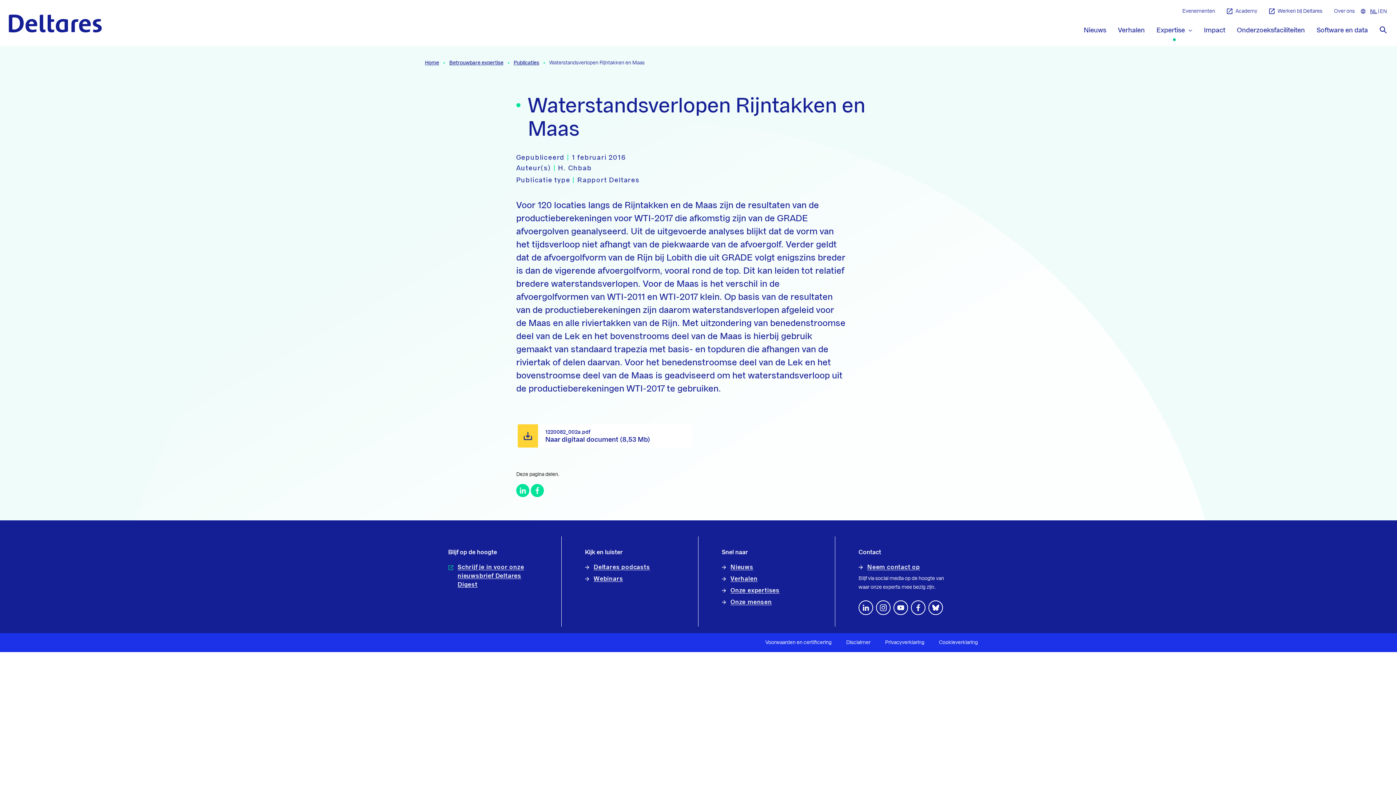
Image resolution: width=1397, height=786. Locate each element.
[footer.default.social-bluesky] (935, 607)
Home (432, 63)
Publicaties (526, 63)
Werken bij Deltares (1300, 11)
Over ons (1344, 11)
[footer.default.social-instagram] (883, 607)
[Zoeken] (1383, 29)
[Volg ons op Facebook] (918, 607)
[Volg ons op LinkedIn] (866, 607)
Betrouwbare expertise (476, 63)
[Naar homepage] (55, 23)
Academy (1246, 11)
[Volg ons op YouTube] (900, 607)
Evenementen (1198, 11)
